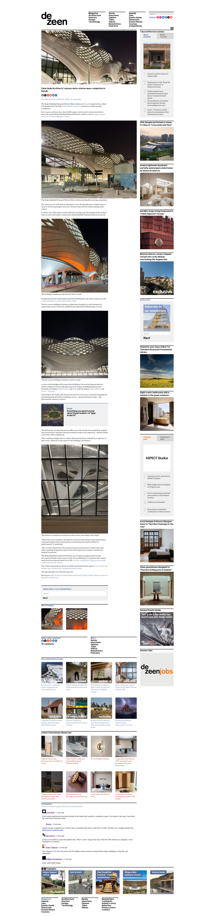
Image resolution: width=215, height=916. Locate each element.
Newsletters (115, 24)
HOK (75, 389)
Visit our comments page (51, 806)
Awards (132, 13)
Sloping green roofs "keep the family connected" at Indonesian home (158, 84)
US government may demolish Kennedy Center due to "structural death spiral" (157, 94)
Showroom (134, 20)
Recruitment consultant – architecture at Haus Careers (158, 510)
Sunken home (158, 872)
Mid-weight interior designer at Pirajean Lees (158, 486)
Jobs (131, 15)
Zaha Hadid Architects (71, 106)
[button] (172, 28)
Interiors (93, 18)
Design (92, 20)
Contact (106, 910)
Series (112, 13)
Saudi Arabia (64, 116)
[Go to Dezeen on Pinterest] (157, 17)
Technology (94, 22)
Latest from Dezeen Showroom (56, 733)
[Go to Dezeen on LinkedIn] (163, 17)
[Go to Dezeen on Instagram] (160, 17)
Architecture (95, 15)
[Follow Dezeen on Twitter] (168, 17)
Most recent (163, 36)
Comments (107, 901)
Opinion (112, 18)
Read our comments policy (72, 806)
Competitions (135, 26)
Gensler (66, 389)
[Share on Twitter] (45, 95)
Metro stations (100, 575)
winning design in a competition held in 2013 (58, 301)
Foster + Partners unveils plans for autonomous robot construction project (158, 112)
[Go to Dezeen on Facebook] (165, 17)
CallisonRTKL (95, 389)
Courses (133, 24)
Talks (111, 20)
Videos (112, 22)
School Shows (135, 22)
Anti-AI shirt (76, 872)
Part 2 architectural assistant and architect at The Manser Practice (158, 495)
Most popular (147, 36)
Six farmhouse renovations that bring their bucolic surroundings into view (157, 103)
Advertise (106, 905)
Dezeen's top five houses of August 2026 (157, 75)
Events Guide (135, 18)
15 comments (76, 99)
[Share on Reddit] (50, 95)
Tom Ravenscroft (48, 99)
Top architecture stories (152, 32)
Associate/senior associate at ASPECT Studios (158, 477)
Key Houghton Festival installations (104, 875)
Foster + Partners (48, 391)
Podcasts (113, 26)
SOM (60, 389)
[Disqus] (89, 837)
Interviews (114, 15)
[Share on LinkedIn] (53, 95)
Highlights (51, 869)
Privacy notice (109, 908)
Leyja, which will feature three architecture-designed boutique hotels (74, 567)
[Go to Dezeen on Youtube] (171, 17)
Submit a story (109, 903)
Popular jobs (147, 438)
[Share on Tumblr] (56, 95)
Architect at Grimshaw (156, 502)
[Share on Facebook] (42, 95)
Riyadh (87, 104)
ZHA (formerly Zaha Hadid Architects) (66, 575)
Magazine (93, 13)
